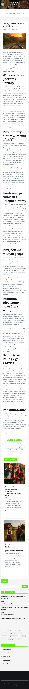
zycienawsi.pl (6, 660)
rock (4, 640)
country (11, 628)
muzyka (5, 637)
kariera (12, 447)
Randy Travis (10, 450)
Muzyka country (6, 29)
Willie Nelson (12, 640)
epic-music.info (7, 653)
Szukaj (4, 581)
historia (5, 634)
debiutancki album (10, 444)
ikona (6, 447)
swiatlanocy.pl (7, 656)
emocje (5, 631)
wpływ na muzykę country (15, 453)
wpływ (20, 640)
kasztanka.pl (6, 664)
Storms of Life (19, 450)
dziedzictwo (21, 444)
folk (19, 631)
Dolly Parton (20, 628)
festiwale (12, 631)
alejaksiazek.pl (7, 649)
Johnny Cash (13, 634)
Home (6, 13)
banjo (4, 628)
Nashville (24, 637)
